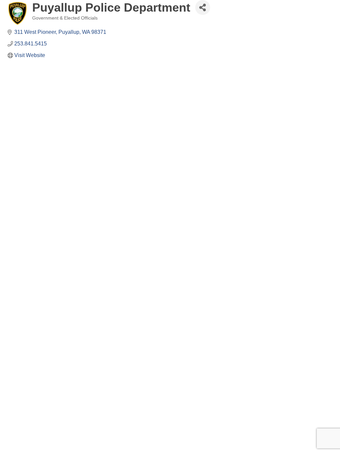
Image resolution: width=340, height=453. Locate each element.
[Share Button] (202, 7)
